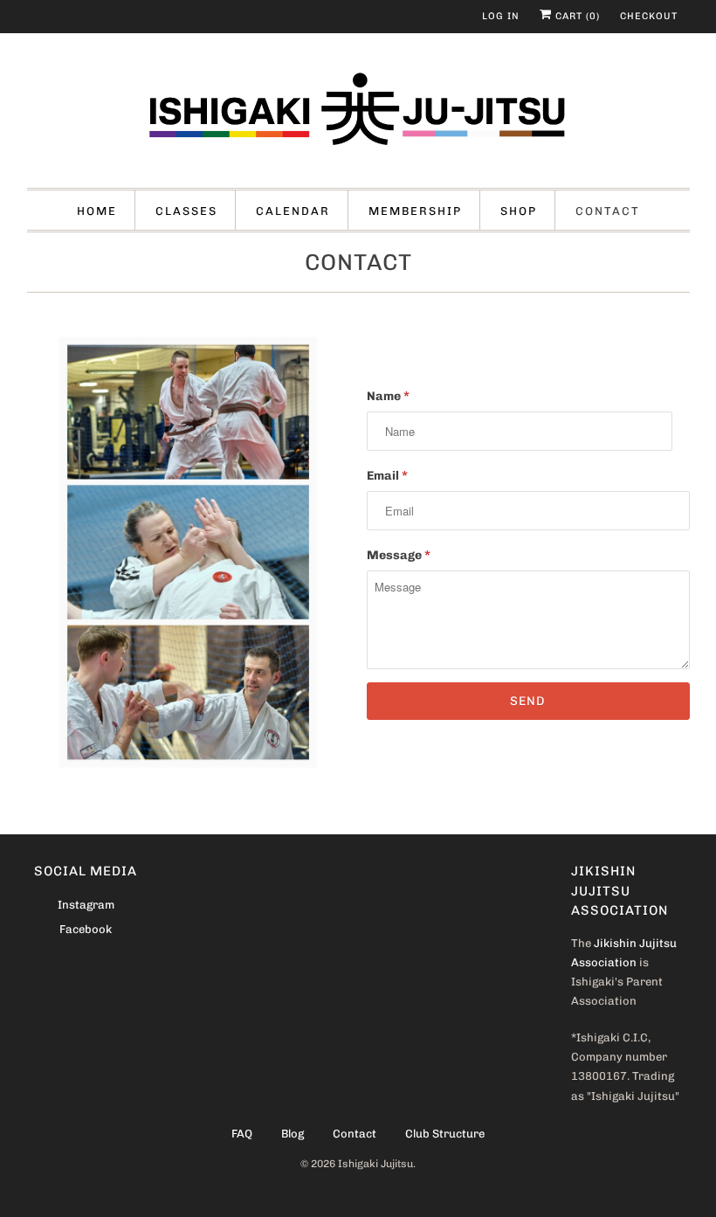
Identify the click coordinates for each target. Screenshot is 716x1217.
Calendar (293, 211)
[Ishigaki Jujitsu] (358, 114)
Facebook (85, 929)
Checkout (649, 16)
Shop (518, 211)
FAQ (241, 1133)
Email (387, 475)
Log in (501, 16)
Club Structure (445, 1133)
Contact (607, 211)
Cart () (576, 16)
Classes (186, 211)
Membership (415, 211)
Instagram (86, 904)
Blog (292, 1133)
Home (97, 211)
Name (388, 396)
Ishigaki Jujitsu (375, 1164)
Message (398, 555)
